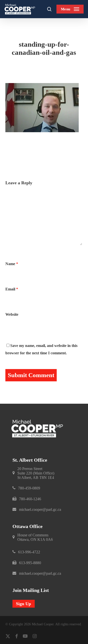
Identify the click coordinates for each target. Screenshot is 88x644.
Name (11, 264)
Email (11, 289)
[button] (70, 9)
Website (11, 314)
